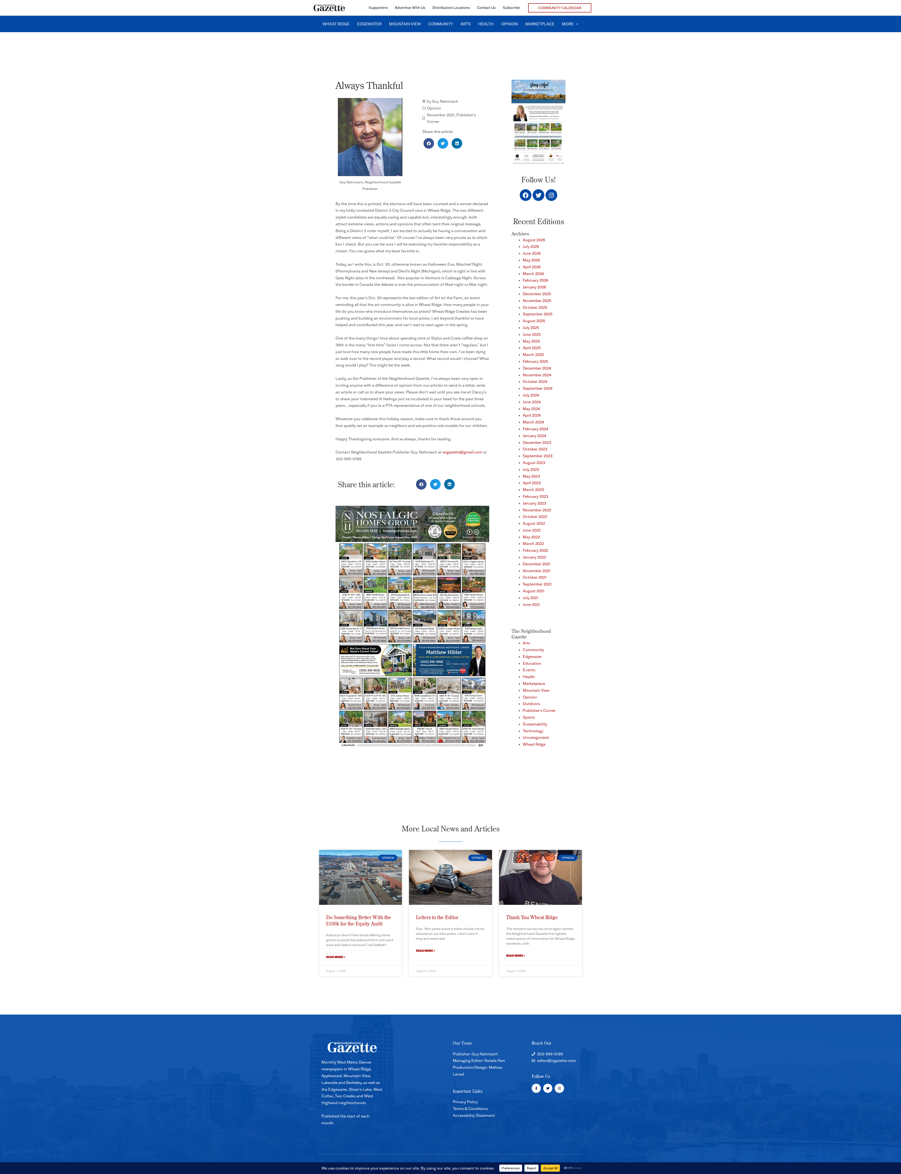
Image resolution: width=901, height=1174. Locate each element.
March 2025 (533, 354)
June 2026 (532, 253)
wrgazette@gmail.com (462, 452)
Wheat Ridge (534, 744)
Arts (526, 643)
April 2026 (532, 266)
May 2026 (531, 260)
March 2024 (533, 422)
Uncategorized (536, 737)
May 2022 (531, 537)
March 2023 (533, 489)
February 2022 (535, 550)
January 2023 (534, 503)
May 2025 (531, 341)
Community (533, 649)
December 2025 (537, 293)
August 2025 (534, 320)
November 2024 (537, 375)
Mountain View (536, 690)
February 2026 (535, 280)
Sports (529, 717)
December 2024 (537, 368)
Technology (533, 731)
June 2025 (532, 334)
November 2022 (537, 510)
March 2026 (533, 273)
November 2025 (537, 300)
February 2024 (535, 429)
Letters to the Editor (437, 917)
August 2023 (534, 462)
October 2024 (535, 381)
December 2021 (536, 564)
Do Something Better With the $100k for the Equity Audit (358, 920)
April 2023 (532, 482)
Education (532, 663)
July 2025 (531, 327)
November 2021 (440, 115)
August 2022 (534, 523)
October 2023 (535, 449)
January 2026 (534, 287)
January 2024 (534, 435)
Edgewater (532, 656)
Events (529, 670)
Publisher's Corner (539, 710)
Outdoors (531, 703)
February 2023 (535, 496)
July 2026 (531, 246)
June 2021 (531, 604)
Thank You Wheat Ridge (532, 917)
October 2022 (535, 516)
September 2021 (537, 584)
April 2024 (532, 415)
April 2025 (532, 347)
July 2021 (530, 597)
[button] (559, 7)
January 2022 (534, 557)
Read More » (335, 957)
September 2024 (538, 388)
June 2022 (532, 530)
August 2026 (534, 240)
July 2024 (531, 395)
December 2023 (537, 442)
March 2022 (533, 543)
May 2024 (531, 408)
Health (529, 676)
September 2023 (538, 455)
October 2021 (534, 577)
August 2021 (533, 591)
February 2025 (535, 361)
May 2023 (531, 476)
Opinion (434, 108)
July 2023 (531, 469)
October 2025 (535, 307)
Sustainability (535, 724)
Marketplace (534, 683)
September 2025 (537, 314)
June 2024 (532, 402)
